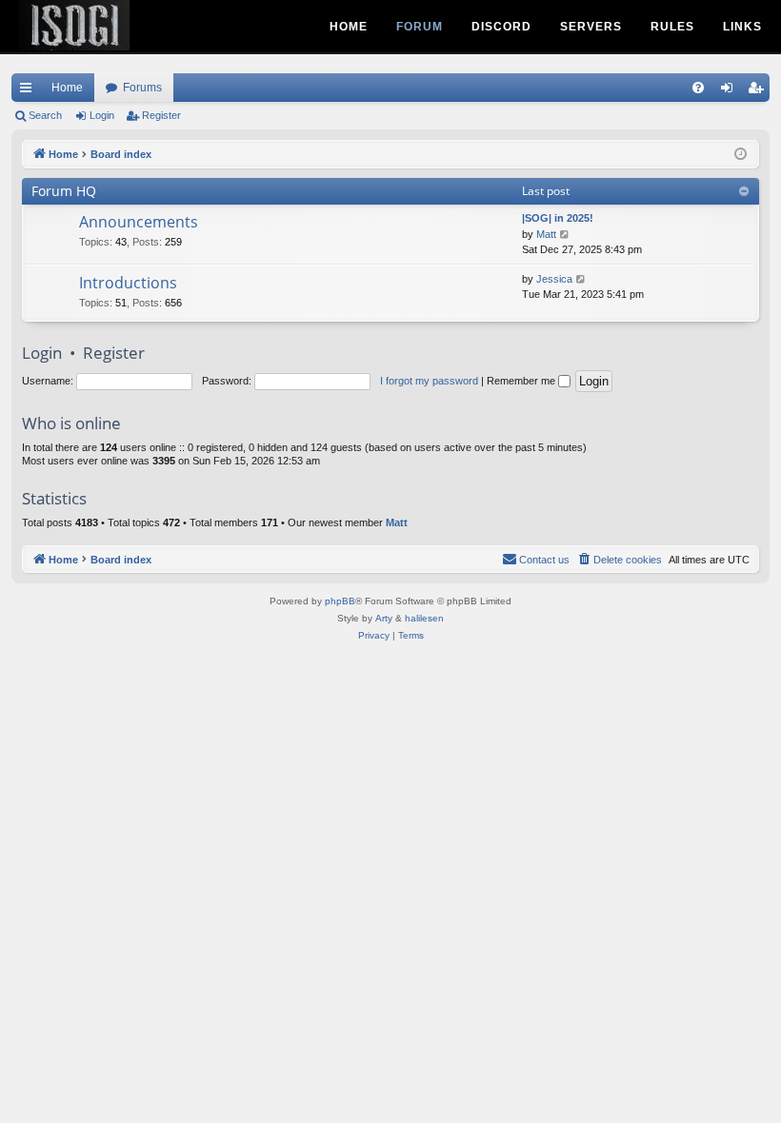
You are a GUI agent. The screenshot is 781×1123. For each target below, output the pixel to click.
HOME (349, 26)
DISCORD (501, 26)
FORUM (419, 26)
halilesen (424, 618)
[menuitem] (698, 87)
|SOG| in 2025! (557, 218)
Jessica (554, 279)
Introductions (128, 282)
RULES (672, 26)
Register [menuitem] (759, 91)
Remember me (522, 380)
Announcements (138, 221)
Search (45, 115)
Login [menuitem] (730, 91)
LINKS (742, 26)
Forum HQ (63, 191)
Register (161, 115)
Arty (383, 618)
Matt (546, 234)
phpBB (340, 601)
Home (67, 87)
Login (102, 115)
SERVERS (591, 26)
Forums (142, 87)
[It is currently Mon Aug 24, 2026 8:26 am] (740, 155)
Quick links (29, 91)
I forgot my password (429, 380)
